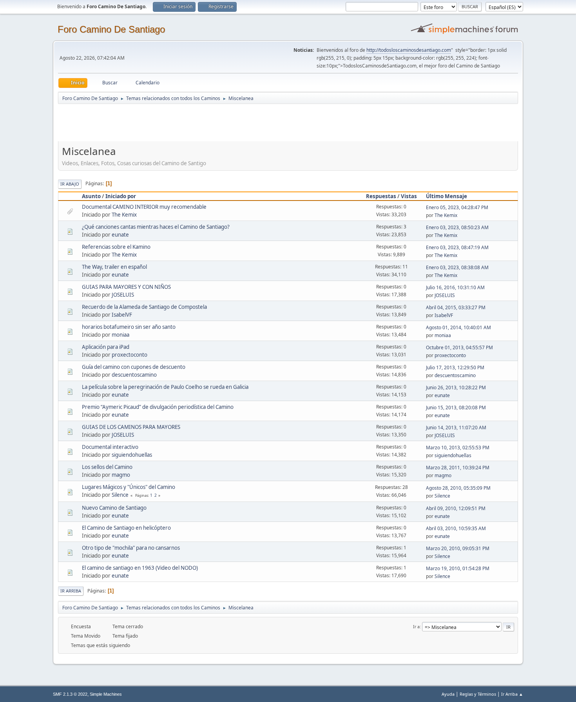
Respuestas (381, 196)
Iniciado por (120, 196)
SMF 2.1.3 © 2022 (70, 694)
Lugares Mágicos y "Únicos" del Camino (128, 486)
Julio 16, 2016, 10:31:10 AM (455, 287)
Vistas (409, 196)
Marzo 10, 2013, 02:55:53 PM (457, 447)
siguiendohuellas (132, 454)
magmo (121, 474)
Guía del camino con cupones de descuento (133, 366)
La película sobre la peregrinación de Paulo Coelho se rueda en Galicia (165, 386)
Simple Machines (106, 694)
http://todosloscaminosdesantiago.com (408, 50)
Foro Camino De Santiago (111, 29)
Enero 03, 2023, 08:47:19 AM (457, 247)
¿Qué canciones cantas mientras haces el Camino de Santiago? (156, 226)
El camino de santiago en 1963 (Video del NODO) (140, 567)
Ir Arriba (70, 591)
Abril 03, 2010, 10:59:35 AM (456, 528)
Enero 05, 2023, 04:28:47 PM (457, 207)
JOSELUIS (123, 294)
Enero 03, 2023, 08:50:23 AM (457, 227)
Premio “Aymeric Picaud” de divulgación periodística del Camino (158, 406)
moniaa (120, 334)
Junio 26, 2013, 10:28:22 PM (456, 387)
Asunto (91, 196)
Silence (120, 494)
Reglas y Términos (478, 694)
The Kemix (124, 214)
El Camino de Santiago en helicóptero (126, 527)
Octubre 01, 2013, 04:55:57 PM (459, 347)
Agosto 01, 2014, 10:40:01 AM (458, 327)
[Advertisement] (196, 122)
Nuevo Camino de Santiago (114, 507)
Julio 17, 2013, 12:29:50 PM (455, 367)
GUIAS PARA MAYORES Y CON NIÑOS (126, 286)
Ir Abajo (69, 184)
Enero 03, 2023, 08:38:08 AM (457, 267)
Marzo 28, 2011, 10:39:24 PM (457, 467)
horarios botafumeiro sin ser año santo (129, 326)
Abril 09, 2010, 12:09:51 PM (455, 508)
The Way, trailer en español (114, 266)
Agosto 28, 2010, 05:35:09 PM (458, 488)
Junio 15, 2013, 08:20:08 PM (456, 407)
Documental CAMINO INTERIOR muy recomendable (144, 206)
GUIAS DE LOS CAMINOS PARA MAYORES (131, 426)
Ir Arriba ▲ (512, 694)
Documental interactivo (110, 446)
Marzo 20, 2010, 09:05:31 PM (457, 548)
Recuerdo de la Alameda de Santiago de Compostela (144, 306)
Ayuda (448, 694)
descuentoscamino (134, 374)
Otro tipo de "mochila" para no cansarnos (131, 547)
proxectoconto (129, 354)
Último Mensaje (446, 196)
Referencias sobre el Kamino (116, 246)
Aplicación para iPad (105, 346)
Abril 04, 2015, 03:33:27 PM (455, 307)
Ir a (416, 626)
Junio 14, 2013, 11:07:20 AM (456, 427)
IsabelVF (122, 314)
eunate (120, 234)
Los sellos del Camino (107, 466)
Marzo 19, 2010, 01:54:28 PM (457, 568)
